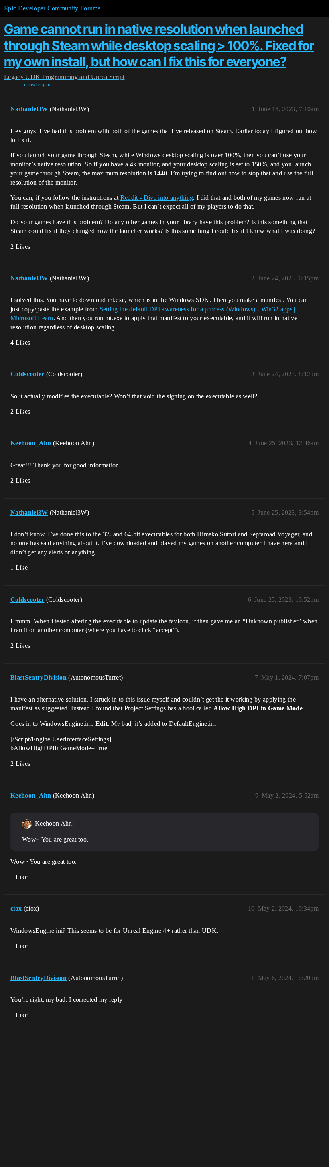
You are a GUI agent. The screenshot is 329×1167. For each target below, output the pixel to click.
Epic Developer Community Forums (52, 8)
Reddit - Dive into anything (156, 197)
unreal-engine (37, 84)
